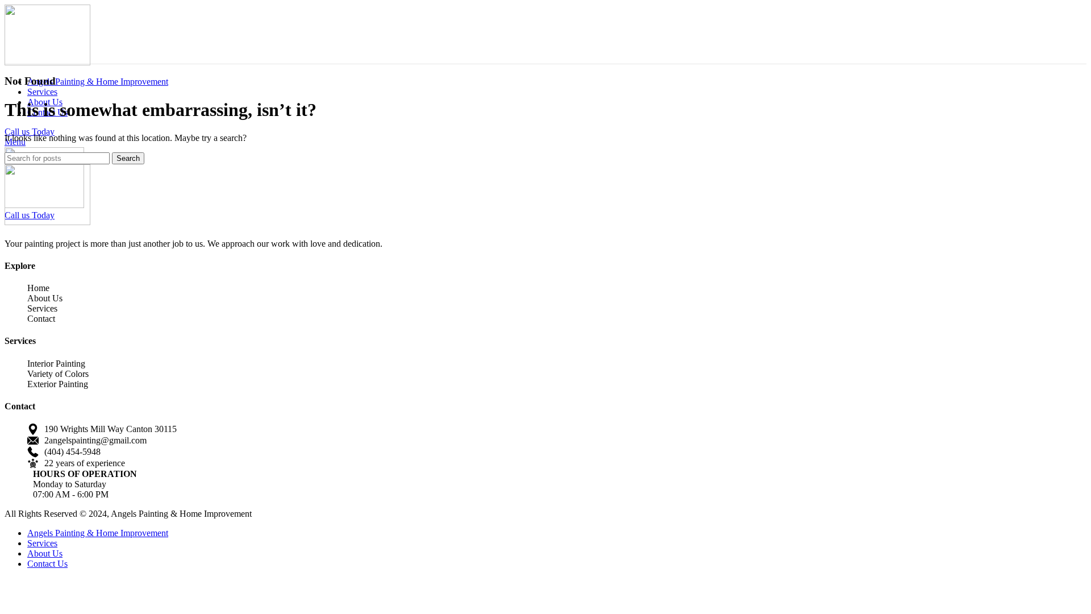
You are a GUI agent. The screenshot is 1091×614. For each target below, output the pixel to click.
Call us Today (30, 131)
